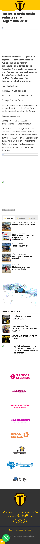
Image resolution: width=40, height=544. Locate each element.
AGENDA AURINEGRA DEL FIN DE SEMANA (24, 337)
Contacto (28, 530)
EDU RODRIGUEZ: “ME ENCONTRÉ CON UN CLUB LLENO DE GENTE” (24, 328)
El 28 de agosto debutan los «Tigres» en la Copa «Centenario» (23, 237)
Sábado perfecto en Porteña (23, 224)
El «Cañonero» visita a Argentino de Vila (21, 268)
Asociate (19, 530)
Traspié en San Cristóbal (22, 246)
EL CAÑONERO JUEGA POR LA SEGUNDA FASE (23, 317)
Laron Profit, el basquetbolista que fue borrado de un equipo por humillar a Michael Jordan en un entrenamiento (24, 349)
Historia (11, 530)
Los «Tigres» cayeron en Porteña (22, 257)
